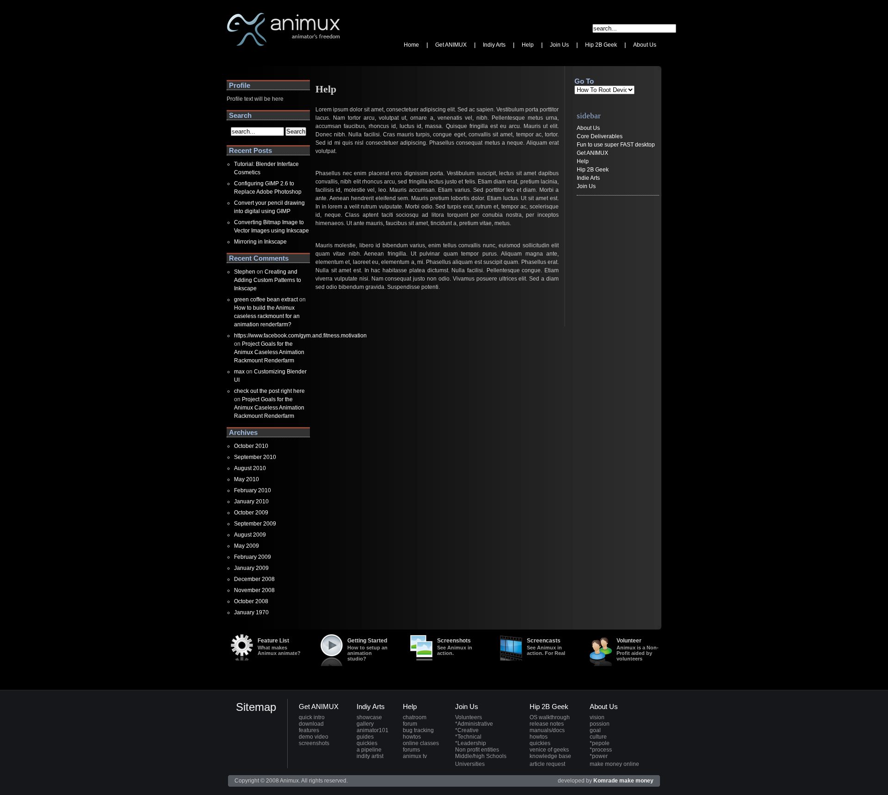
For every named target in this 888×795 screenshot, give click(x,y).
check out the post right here (269, 391)
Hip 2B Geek (593, 169)
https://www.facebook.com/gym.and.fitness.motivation (300, 335)
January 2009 (251, 568)
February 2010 (252, 490)
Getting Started (367, 649)
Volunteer (638, 649)
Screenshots (454, 646)
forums (411, 749)
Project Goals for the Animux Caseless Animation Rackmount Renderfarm (269, 352)
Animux (236, 58)
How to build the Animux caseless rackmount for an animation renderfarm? (267, 316)
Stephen (244, 272)
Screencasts (546, 646)
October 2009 (251, 512)
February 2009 (252, 557)
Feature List (279, 646)
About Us (588, 128)
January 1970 (251, 612)
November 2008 (254, 590)
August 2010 (250, 468)
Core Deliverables (600, 136)
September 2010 (255, 457)
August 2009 (250, 535)
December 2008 (254, 579)
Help (583, 161)
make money (636, 780)
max (239, 371)
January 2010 (251, 501)
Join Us (586, 186)
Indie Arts (588, 178)
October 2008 (251, 601)
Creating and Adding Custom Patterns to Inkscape (267, 280)
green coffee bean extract (266, 299)
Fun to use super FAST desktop (616, 144)
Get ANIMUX (592, 153)
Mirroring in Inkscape (260, 241)
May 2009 (246, 546)
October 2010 (251, 446)
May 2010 (246, 479)
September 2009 (255, 523)
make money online (614, 764)
